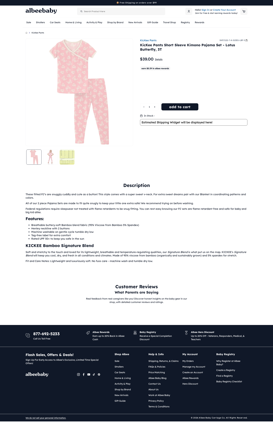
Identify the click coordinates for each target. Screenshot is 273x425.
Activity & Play (122, 383)
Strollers (119, 366)
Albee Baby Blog (157, 378)
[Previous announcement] (26, 2)
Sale (117, 361)
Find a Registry (224, 375)
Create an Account (192, 372)
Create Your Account (224, 9)
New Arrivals (121, 395)
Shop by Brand (123, 389)
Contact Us (154, 383)
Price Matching (156, 372)
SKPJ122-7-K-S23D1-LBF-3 (232, 40)
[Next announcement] (246, 2)
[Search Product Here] (81, 11)
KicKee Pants (38, 32)
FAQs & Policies (156, 366)
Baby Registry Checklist (229, 381)
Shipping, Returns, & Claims (163, 361)
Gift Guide (120, 400)
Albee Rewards (190, 378)
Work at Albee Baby (159, 395)
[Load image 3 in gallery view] (67, 157)
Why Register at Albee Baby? (228, 363)
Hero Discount (190, 383)
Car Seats (120, 372)
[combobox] (121, 11)
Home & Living (123, 378)
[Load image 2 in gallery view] (50, 157)
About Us (153, 389)
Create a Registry (225, 370)
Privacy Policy (156, 400)
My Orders (188, 361)
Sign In (206, 9)
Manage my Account (193, 366)
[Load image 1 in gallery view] (34, 157)
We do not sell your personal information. (46, 418)
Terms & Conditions (158, 406)
